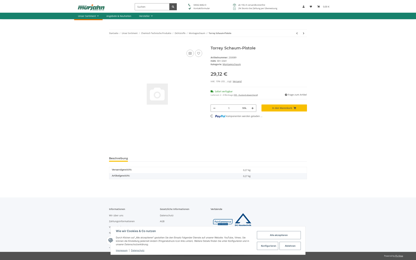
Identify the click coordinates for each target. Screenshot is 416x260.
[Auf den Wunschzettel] (198, 53)
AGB (162, 221)
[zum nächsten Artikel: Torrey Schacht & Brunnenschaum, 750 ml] (303, 33)
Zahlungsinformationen (122, 221)
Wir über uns (116, 215)
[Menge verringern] (214, 108)
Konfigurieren (268, 245)
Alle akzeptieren (279, 235)
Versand (237, 81)
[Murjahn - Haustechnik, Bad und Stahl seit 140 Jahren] (91, 7)
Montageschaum (232, 64)
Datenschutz (167, 215)
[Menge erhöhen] (252, 108)
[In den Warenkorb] (111, 44)
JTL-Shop (399, 255)
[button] (303, 7)
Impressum (122, 250)
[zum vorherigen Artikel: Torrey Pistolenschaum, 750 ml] (297, 33)
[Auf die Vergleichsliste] (190, 53)
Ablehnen (290, 245)
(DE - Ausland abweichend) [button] (246, 95)
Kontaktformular (201, 8)
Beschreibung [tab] (118, 158)
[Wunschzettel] (311, 7)
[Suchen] (173, 6)
